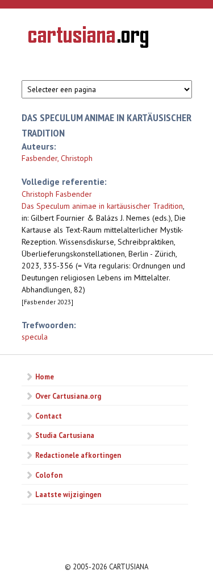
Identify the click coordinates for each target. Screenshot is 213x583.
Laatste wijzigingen (68, 494)
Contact (48, 415)
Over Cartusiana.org (68, 395)
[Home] (88, 38)
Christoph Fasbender (57, 194)
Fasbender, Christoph (57, 158)
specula (35, 337)
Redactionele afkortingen (78, 455)
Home (44, 376)
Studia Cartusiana (64, 435)
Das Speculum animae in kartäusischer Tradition (102, 206)
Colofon (48, 474)
